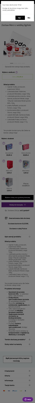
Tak (19, 17)
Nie (29, 17)
